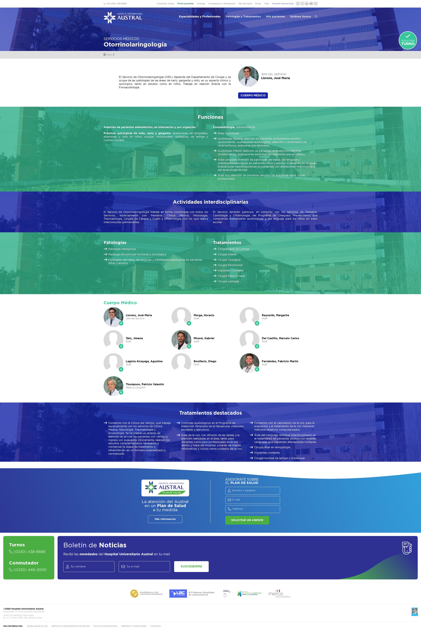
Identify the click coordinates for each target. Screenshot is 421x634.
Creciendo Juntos (165, 4)
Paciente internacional (283, 4)
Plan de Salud (245, 4)
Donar (258, 4)
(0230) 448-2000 (30, 570)
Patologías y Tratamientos (243, 16)
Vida (266, 4)
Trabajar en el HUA (37, 626)
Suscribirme (191, 566)
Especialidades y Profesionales (200, 16)
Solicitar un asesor (247, 520)
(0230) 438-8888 (29, 552)
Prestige (201, 4)
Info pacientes (275, 16)
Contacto (155, 626)
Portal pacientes (185, 4)
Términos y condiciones (134, 626)
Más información (165, 519)
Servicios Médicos (121, 39)
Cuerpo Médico (253, 95)
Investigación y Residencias (221, 4)
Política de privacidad (105, 626)
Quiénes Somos (300, 16)
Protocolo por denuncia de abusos (70, 626)
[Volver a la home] (123, 22)
